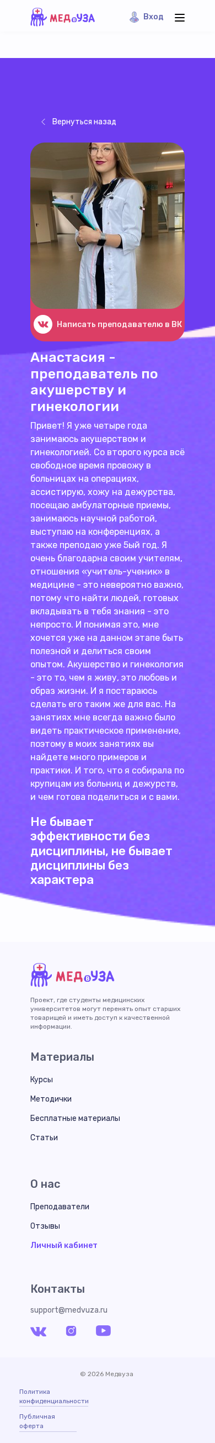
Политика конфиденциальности (53, 1396)
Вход (153, 17)
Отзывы (45, 1226)
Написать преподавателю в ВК (119, 324)
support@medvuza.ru (69, 1310)
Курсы (41, 1079)
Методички (51, 1099)
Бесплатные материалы (75, 1118)
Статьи (44, 1137)
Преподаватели (59, 1207)
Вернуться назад (84, 122)
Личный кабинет (64, 1245)
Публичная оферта (37, 1421)
